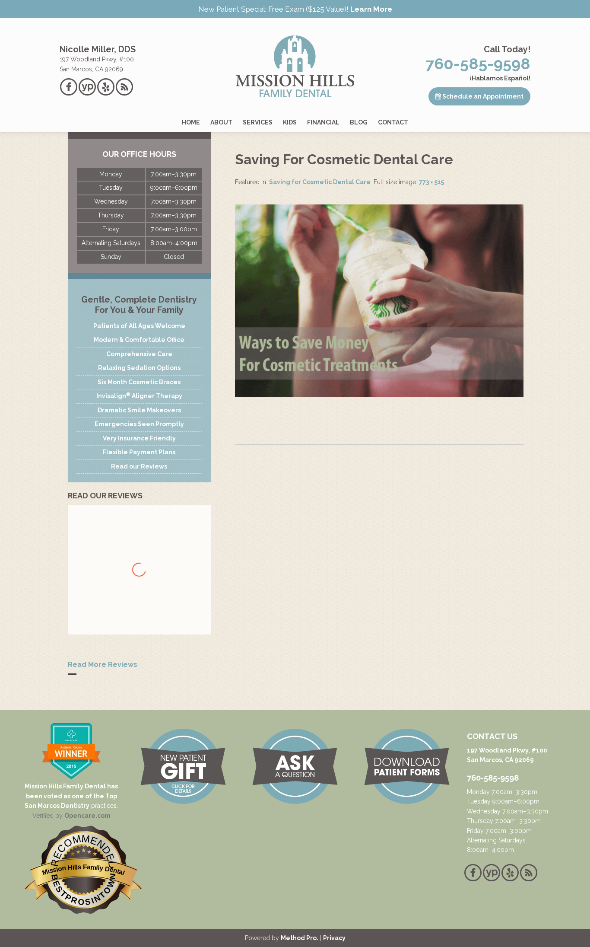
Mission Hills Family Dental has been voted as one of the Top (71, 791)
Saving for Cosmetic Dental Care (320, 182)
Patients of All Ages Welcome (139, 325)
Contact (393, 122)
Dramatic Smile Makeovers (139, 410)
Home (191, 122)
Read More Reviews (102, 664)
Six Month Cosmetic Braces (139, 382)
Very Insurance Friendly (139, 438)
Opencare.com (87, 815)
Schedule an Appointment (482, 96)
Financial (323, 122)
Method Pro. (299, 937)
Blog (359, 122)
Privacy (334, 937)
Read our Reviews (139, 466)
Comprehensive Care (139, 354)
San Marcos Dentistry (57, 805)
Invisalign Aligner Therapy (139, 395)
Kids (290, 122)
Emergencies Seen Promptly (139, 424)
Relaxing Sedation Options (139, 367)
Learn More (371, 9)
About (221, 122)
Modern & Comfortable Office (139, 339)
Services (258, 122)
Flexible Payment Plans (139, 452)
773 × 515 (431, 182)
